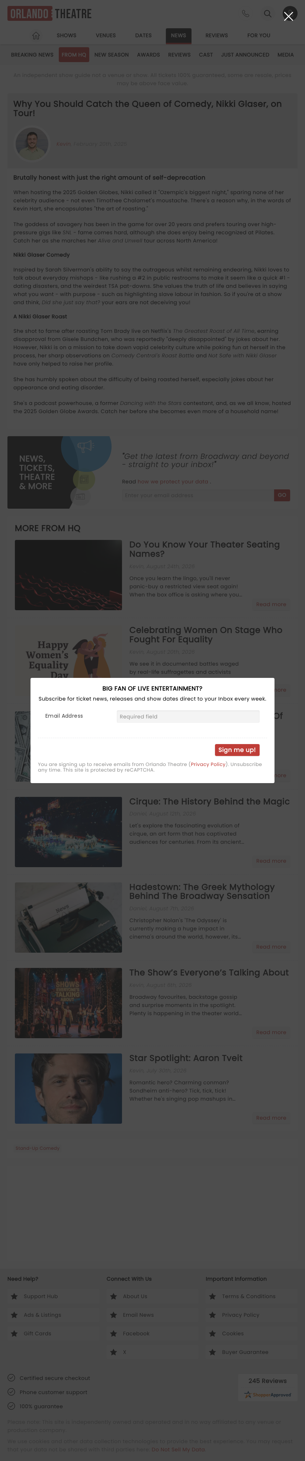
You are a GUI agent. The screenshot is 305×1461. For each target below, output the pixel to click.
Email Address (64, 716)
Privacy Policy (208, 764)
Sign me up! (237, 750)
